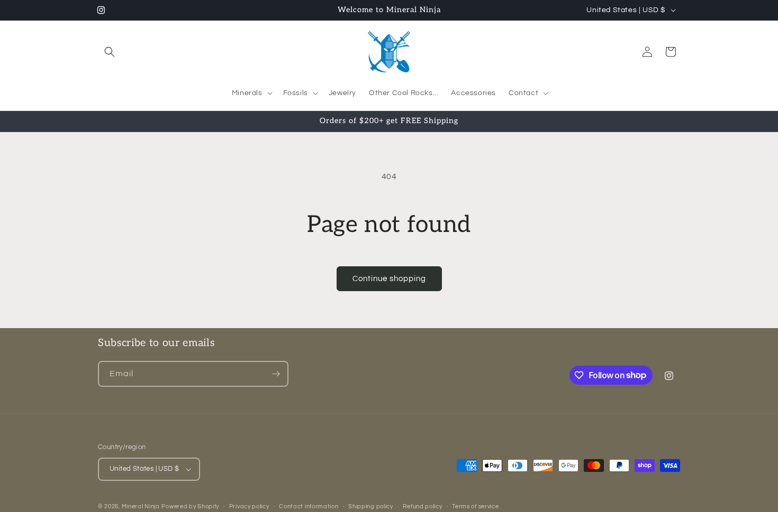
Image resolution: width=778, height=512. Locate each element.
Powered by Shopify (190, 506)
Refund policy (422, 506)
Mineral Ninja (141, 506)
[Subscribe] (275, 374)
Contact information (308, 506)
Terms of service (475, 506)
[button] (109, 51)
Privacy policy (249, 506)
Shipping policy (370, 506)
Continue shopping (389, 279)
